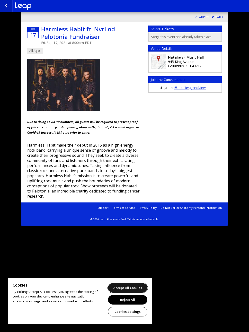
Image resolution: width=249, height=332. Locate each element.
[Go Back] (6, 6)
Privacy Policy (148, 208)
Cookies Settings (128, 311)
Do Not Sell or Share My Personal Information (191, 208)
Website (204, 17)
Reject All (127, 299)
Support (103, 208)
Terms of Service (123, 208)
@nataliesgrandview (190, 87)
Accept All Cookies (127, 288)
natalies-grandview (39, 6)
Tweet (219, 17)
